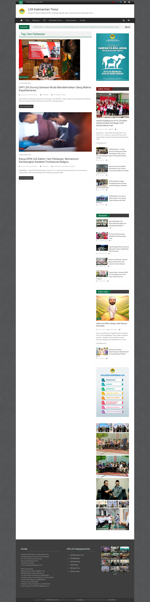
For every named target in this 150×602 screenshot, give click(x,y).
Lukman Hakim (113, 329)
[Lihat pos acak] (129, 20)
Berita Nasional (24, 77)
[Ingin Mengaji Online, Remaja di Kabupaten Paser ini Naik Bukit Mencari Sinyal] (102, 247)
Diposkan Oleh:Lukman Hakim (28, 95)
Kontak (82, 20)
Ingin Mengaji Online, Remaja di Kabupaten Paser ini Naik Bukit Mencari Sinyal (119, 249)
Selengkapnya (101, 143)
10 (111, 240)
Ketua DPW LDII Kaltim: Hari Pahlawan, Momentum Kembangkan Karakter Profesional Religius (49, 160)
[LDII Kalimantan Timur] (21, 20)
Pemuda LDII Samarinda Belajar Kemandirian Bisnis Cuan (117, 236)
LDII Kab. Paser (74, 571)
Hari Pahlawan (57, 95)
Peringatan (72, 166)
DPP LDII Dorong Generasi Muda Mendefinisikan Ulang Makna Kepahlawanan (55, 89)
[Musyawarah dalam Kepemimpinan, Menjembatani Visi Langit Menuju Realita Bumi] (102, 351)
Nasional (35, 20)
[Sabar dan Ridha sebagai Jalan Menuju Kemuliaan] (112, 308)
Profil (27, 20)
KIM (112, 129)
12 (112, 228)
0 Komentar (45, 95)
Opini (99, 318)
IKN (44, 20)
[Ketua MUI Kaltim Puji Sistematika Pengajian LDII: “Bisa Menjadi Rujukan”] (102, 223)
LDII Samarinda (75, 561)
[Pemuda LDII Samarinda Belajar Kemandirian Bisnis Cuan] (102, 235)
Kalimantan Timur (55, 20)
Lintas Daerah (71, 20)
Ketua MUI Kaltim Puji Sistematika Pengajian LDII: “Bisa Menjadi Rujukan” (117, 223)
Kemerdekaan (65, 166)
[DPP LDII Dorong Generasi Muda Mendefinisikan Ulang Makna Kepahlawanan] (49, 59)
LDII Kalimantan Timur (43, 9)
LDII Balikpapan (75, 558)
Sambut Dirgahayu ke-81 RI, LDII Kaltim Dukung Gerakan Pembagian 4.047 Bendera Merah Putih (111, 123)
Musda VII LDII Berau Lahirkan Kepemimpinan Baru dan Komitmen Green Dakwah (117, 262)
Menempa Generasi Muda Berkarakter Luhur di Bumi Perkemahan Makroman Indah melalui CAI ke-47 (65, 27)
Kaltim (21, 149)
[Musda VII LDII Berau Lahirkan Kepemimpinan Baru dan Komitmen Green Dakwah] (101, 261)
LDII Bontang (74, 565)
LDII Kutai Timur (75, 568)
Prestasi (63, 95)
